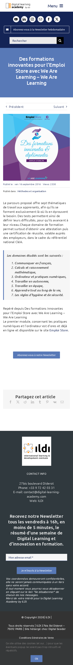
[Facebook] (10, 401)
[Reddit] (25, 401)
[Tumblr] (39, 401)
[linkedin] (24, 19)
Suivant (59, 106)
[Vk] (54, 401)
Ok (36, 658)
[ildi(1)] (36, 438)
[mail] (41, 19)
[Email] (62, 401)
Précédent (16, 106)
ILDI (40, 500)
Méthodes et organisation (32, 191)
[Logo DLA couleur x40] (18, 5)
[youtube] (16, 19)
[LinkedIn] (32, 401)
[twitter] (57, 19)
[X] (17, 401)
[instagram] (32, 19)
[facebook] (49, 19)
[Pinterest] (47, 401)
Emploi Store (58, 330)
